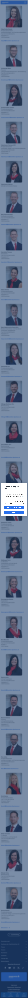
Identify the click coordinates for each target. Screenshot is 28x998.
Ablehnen (14, 512)
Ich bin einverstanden (14, 507)
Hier (5, 500)
